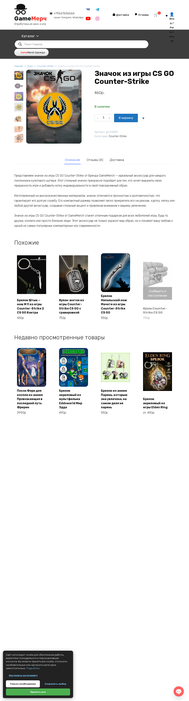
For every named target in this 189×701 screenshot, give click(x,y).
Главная (18, 66)
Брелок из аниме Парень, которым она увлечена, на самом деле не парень (114, 399)
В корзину (126, 118)
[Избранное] (166, 15)
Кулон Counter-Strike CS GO (155, 310)
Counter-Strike (45, 66)
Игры (30, 66)
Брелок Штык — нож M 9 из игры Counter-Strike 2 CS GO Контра (30, 306)
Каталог (28, 36)
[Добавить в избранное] (143, 117)
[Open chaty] (178, 691)
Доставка (117, 160)
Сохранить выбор (55, 684)
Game (30, 18)
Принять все (38, 692)
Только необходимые (23, 684)
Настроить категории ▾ (23, 675)
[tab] (72, 159)
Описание (72, 160)
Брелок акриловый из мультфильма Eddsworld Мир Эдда (70, 399)
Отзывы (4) (95, 160)
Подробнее (33, 668)
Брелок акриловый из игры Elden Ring (155, 403)
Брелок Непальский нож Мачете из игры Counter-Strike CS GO (114, 304)
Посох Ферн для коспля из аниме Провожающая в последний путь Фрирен (30, 399)
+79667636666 (69, 15)
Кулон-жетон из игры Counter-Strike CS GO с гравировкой (71, 306)
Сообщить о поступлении (157, 293)
